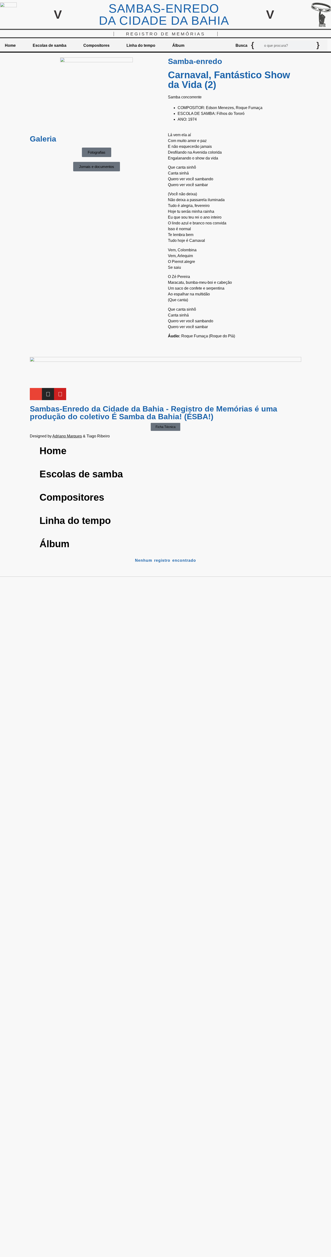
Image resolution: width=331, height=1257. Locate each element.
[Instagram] (48, 394)
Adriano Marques (67, 436)
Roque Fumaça (249, 108)
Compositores (96, 45)
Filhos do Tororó (230, 113)
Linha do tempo (140, 45)
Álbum (178, 45)
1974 (192, 119)
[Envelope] (36, 394)
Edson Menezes (220, 108)
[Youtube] (60, 394)
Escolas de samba (49, 45)
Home (10, 45)
